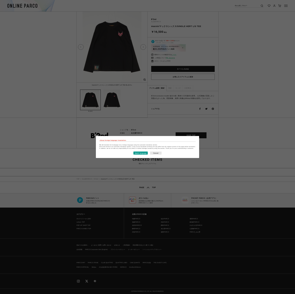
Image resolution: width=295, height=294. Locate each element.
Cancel (155, 153)
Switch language (141, 153)
